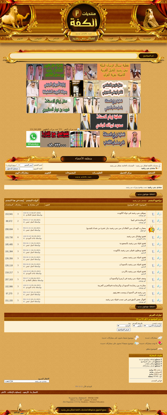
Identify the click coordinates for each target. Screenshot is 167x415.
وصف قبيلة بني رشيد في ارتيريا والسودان (127, 278)
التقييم (47, 205)
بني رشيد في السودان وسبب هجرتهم (129, 292)
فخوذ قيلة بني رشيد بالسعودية (133, 243)
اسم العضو (38, 165)
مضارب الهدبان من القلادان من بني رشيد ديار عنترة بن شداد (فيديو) (116, 228)
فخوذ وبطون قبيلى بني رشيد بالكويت (129, 250)
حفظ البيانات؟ (11, 165)
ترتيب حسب (157, 323)
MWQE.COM (93, 398)
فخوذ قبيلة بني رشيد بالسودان (132, 264)
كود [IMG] (158, 374)
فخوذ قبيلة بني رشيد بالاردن (134, 271)
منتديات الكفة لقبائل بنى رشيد (147, 166)
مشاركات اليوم (22, 172)
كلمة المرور (38, 168)
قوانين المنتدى (156, 381)
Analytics (84, 402)
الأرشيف (26, 392)
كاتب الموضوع (133, 205)
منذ (129, 323)
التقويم (48, 172)
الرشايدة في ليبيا (138, 220)
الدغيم (143, 246)
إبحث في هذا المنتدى (14, 200)
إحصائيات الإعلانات (14, 392)
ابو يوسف (142, 215)
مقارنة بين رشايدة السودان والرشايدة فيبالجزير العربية (122, 285)
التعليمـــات (97, 172)
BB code (157, 370)
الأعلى (3, 392)
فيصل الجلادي (31, 215)
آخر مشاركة (34, 205)
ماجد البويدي (141, 239)
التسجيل (151, 172)
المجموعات (70, 172)
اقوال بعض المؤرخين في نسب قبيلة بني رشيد (126, 299)
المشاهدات (9, 205)
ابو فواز (143, 230)
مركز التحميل (126, 172)
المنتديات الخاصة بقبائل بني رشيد (122, 166)
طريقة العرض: (137, 323)
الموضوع (143, 205)
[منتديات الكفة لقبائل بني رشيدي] (83, 21)
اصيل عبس (30, 222)
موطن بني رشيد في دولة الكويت (131, 213)
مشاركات (18, 205)
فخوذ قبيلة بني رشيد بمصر (134, 257)
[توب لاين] (19, 413)
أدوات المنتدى (32, 200)
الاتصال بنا (34, 392)
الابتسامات (158, 372)
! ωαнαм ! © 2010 (90, 400)
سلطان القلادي (31, 280)
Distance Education (97, 402)
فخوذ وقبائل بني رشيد (136, 236)
